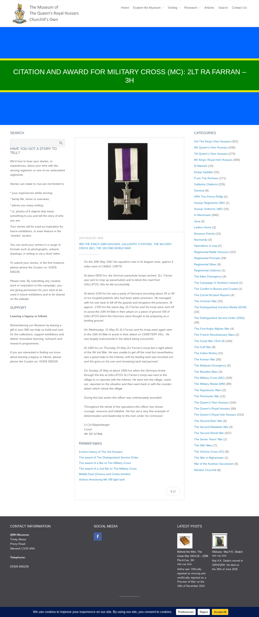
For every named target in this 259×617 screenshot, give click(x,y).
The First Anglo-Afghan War (211, 328)
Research (190, 7)
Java (197, 221)
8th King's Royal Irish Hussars (213, 159)
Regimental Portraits (207, 258)
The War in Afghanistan (209, 457)
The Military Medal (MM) (209, 383)
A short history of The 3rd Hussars (101, 451)
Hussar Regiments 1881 (209, 202)
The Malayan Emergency (210, 365)
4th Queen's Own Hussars (211, 147)
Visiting (172, 7)
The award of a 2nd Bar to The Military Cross (108, 468)
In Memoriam (202, 215)
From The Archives (206, 178)
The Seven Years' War (208, 439)
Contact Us (239, 7)
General (199, 190)
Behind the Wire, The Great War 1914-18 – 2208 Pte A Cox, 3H (192, 556)
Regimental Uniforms (207, 270)
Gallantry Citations (137, 244)
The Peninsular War (206, 396)
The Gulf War (202, 347)
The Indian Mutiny (205, 353)
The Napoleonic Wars (208, 390)
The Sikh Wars (203, 445)
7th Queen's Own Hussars (211, 153)
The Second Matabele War (211, 427)
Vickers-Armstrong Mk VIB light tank (102, 479)
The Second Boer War (208, 420)
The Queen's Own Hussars (211, 402)
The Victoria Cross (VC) (209, 451)
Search (223, 7)
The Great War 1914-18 (209, 341)
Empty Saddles (203, 172)
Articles (209, 7)
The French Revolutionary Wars (214, 334)
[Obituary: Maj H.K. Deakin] (219, 541)
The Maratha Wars (206, 371)
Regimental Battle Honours (211, 252)
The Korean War (204, 359)
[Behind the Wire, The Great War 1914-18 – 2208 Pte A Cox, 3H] (184, 541)
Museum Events (204, 233)
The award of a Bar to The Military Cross (105, 463)
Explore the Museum (147, 7)
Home (125, 7)
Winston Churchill (205, 470)
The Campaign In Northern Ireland (216, 282)
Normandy (200, 239)
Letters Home (202, 227)
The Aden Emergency (208, 276)
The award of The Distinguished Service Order (108, 457)
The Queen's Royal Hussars (212, 408)
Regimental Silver (205, 264)
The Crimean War (205, 301)
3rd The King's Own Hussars (99, 244)
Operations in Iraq (205, 245)
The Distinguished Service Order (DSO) (219, 318)
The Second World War (113, 248)
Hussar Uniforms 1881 (208, 209)
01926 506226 (19, 566)
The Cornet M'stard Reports (212, 295)
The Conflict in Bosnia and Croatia (216, 288)
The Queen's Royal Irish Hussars (215, 414)
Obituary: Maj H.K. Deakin (227, 551)
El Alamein (200, 165)
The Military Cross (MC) (209, 377)
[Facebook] (98, 536)
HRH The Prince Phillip (208, 196)
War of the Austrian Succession (214, 463)
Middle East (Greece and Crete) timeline (105, 474)
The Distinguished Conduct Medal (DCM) (220, 307)
